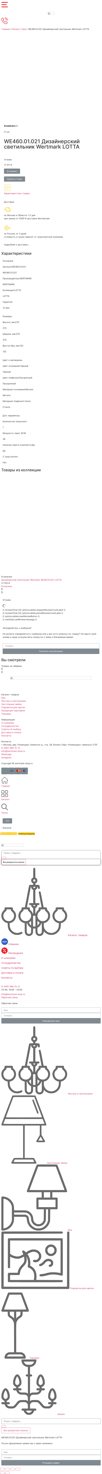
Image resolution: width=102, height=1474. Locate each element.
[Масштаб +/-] (18, 1469)
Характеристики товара (17, 193)
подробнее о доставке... (16, 244)
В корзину (6, 586)
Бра (24, 29)
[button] (12, 171)
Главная (5, 29)
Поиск (4, 812)
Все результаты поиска (13, 862)
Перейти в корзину (8, 834)
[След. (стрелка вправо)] (7, 1473)
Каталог (16, 29)
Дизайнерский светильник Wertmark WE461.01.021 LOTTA (31, 580)
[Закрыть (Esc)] (2, 1469)
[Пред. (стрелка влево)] (2, 1473)
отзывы (8, 159)
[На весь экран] (12, 1469)
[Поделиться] (7, 1469)
